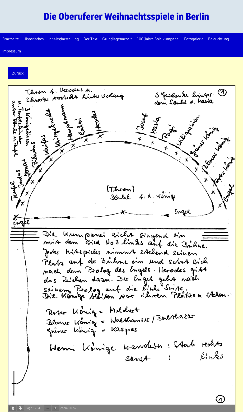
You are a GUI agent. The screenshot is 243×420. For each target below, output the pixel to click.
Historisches (33, 38)
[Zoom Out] (47, 408)
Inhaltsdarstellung (63, 38)
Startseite (10, 38)
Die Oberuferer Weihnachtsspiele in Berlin (126, 16)
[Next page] (20, 408)
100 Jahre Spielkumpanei (158, 38)
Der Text (91, 38)
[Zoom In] (55, 408)
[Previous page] (12, 408)
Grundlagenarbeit (117, 38)
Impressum (11, 50)
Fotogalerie (193, 38)
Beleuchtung (218, 38)
